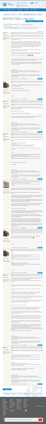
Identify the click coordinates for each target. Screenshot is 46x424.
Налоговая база (19, 402)
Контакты (25, 401)
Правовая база (19, 401)
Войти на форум (33, 14)
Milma (5, 181)
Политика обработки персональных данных (23, 419)
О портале (26, 5)
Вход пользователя (20, 5)
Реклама (18, 6)
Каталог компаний (5, 408)
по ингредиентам (30, 52)
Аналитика (9, 9)
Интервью (18, 405)
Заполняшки (12, 401)
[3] (42, 31)
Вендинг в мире (19, 408)
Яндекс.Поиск (12, 411)
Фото (32, 9)
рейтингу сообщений (34, 27)
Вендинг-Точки (12, 405)
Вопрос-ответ (19, 407)
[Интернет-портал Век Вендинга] (9, 4)
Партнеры (25, 403)
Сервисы (35, 9)
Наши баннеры (26, 405)
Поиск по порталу (12, 409)
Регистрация (40, 14)
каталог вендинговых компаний (35, 264)
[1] (40, 31)
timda (4, 81)
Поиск (20, 14)
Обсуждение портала (16, 17)
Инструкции (4, 409)
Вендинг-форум (8, 17)
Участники (13, 14)
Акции (4, 415)
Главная (4, 17)
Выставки (18, 403)
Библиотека (27, 9)
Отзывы (4, 411)
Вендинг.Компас (12, 402)
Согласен (40, 419)
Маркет (13, 9)
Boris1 (5, 33)
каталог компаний (18, 49)
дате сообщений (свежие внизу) (14, 27)
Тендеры (11, 407)
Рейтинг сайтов (12, 406)
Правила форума (7, 14)
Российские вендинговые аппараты (5, 413)
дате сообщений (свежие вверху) (25, 27)
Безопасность (19, 406)
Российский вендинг (34, 70)
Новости (4, 9)
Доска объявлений (12, 403)
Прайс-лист (4, 404)
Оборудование (20, 9)
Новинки (4, 403)
